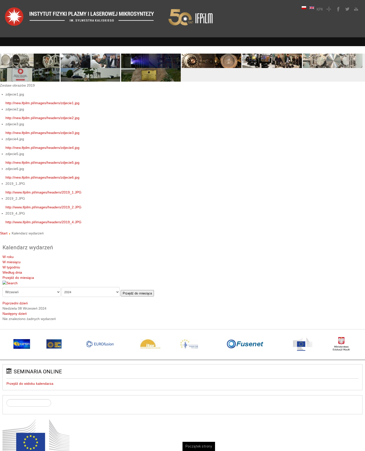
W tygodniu (11, 267)
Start (3, 233)
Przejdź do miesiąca (18, 278)
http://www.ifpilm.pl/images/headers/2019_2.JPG (43, 207)
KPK (319, 9)
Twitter (346, 9)
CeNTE (328, 9)
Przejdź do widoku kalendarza (29, 384)
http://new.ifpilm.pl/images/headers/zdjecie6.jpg (42, 177)
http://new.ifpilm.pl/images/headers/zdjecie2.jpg (42, 118)
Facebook (337, 9)
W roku (8, 257)
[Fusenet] (245, 344)
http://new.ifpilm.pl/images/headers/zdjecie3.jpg (42, 133)
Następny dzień (14, 314)
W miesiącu (11, 262)
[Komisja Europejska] (36, 442)
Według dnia (12, 272)
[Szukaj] (10, 283)
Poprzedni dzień (15, 303)
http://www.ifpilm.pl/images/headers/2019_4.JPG (43, 222)
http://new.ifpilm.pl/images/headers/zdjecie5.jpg (42, 162)
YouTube (355, 9)
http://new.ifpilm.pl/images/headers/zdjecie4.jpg (42, 148)
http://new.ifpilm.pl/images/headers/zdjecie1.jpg (42, 103)
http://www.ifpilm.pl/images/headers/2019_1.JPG (43, 192)
